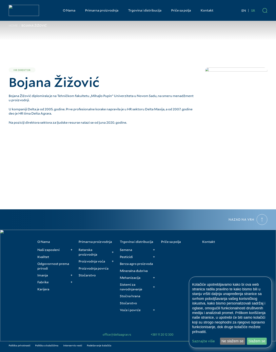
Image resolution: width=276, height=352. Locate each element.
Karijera (43, 289)
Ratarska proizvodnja (88, 252)
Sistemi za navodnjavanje (131, 286)
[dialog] (230, 312)
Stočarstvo (87, 275)
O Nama (69, 10)
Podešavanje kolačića (99, 345)
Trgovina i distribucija (144, 10)
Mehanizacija (130, 277)
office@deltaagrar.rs (117, 334)
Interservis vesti (72, 345)
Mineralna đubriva (134, 271)
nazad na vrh (241, 219)
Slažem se (256, 341)
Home (13, 25)
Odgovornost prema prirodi (53, 265)
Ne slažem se (232, 341)
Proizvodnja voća (92, 261)
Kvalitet (43, 257)
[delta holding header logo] (24, 10)
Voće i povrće (130, 310)
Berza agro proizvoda (136, 263)
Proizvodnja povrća (94, 268)
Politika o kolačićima (46, 345)
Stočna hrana (130, 296)
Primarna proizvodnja (101, 10)
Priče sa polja (181, 10)
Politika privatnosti (19, 345)
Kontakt (207, 10)
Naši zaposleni (48, 250)
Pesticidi (126, 257)
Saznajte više (203, 341)
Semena (126, 250)
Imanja (42, 275)
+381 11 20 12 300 (162, 334)
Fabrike (43, 282)
